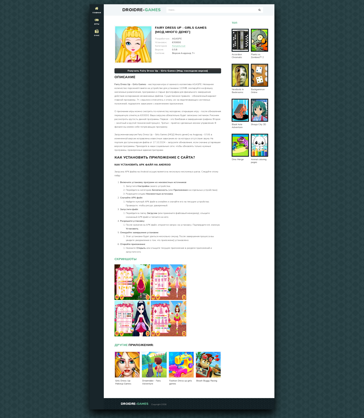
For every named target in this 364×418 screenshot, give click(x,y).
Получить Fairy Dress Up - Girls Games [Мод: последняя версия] (168, 70)
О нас (97, 35)
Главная (96, 13)
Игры (96, 24)
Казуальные (178, 46)
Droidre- (141, 10)
